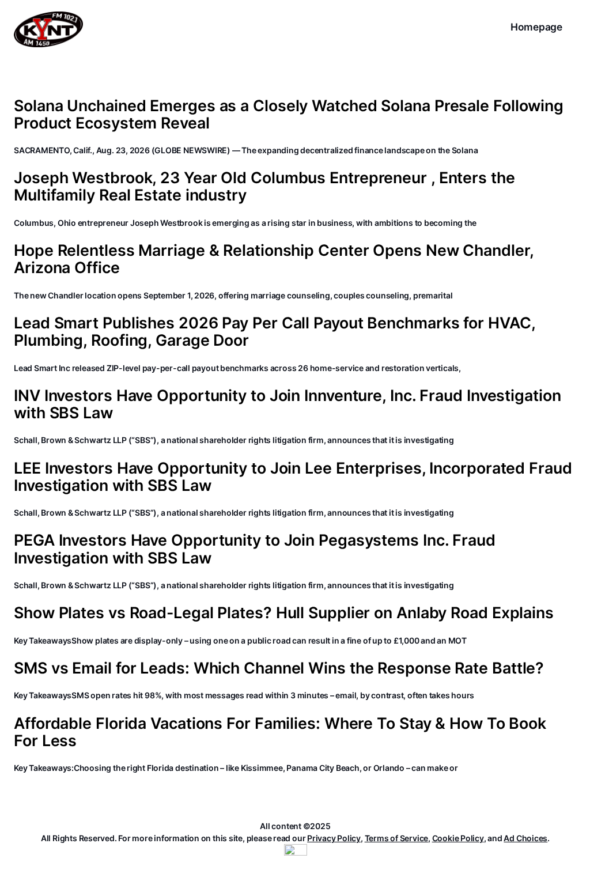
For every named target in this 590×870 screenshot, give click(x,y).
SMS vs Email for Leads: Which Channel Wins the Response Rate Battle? (279, 667)
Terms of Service (396, 838)
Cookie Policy (458, 838)
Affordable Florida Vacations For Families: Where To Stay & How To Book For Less (280, 731)
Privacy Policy (334, 838)
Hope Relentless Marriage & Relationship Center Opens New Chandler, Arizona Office (273, 258)
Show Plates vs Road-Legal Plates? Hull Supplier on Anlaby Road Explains (284, 612)
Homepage (536, 27)
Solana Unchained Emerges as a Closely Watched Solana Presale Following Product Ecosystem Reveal (288, 114)
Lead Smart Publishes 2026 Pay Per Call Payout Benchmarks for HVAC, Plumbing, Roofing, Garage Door (274, 331)
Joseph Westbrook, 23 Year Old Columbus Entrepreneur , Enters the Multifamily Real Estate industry (264, 186)
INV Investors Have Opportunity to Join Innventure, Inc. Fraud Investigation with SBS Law (287, 404)
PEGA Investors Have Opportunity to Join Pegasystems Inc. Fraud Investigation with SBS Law (255, 548)
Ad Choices (525, 838)
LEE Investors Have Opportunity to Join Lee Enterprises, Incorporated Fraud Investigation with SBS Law (293, 476)
